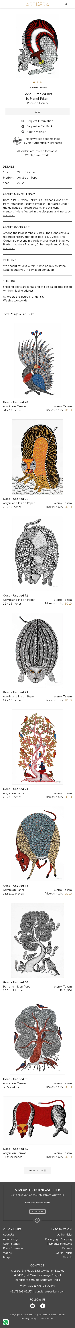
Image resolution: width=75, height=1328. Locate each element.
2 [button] (37, 82)
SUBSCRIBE (37, 1211)
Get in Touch (64, 1253)
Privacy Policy (29, 1319)
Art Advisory (10, 1239)
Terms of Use (46, 1319)
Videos (7, 1253)
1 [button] (34, 82)
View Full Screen (38, 87)
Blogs (6, 1257)
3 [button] (41, 82)
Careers (67, 1248)
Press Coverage (13, 1248)
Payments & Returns (59, 1243)
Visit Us (67, 1257)
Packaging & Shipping (58, 1239)
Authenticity (64, 1234)
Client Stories (11, 1243)
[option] (37, 46)
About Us (8, 1234)
